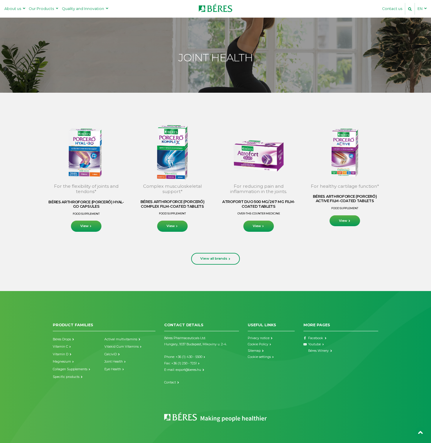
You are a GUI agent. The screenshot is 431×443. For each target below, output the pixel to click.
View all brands (213, 258)
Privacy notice (258, 338)
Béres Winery (318, 351)
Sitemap (254, 351)
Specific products (66, 377)
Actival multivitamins (120, 339)
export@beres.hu (188, 370)
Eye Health (112, 369)
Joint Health (113, 361)
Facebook (315, 338)
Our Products (41, 8)
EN (420, 8)
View (84, 226)
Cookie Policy (258, 344)
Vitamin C (60, 347)
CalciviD (110, 354)
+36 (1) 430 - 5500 (189, 357)
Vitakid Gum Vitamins (121, 347)
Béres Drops (62, 339)
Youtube (314, 344)
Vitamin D (60, 354)
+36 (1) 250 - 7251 (184, 363)
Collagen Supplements (70, 369)
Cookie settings (259, 357)
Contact (170, 382)
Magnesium (62, 361)
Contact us (392, 8)
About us (12, 8)
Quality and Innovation (83, 8)
